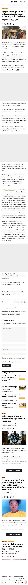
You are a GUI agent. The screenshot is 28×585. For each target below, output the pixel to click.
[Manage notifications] (26, 582)
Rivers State (16, 294)
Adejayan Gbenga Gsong (8, 391)
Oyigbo (3, 294)
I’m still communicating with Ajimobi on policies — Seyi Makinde (9, 396)
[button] (3, 2)
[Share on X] (5, 24)
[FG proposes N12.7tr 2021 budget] (22, 405)
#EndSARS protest (12, 291)
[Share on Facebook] (5, 582)
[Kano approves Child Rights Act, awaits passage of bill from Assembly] (22, 387)
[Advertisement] (14, 87)
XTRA (3, 477)
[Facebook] (25, 308)
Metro (4, 413)
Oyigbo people (9, 294)
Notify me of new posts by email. (11, 362)
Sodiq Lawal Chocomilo (7, 19)
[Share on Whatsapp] (12, 582)
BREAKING (4, 541)
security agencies (9, 190)
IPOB (17, 70)
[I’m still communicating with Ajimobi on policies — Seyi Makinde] (22, 396)
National (4, 8)
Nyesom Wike (20, 291)
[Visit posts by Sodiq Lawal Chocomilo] (3, 308)
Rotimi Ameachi (5, 296)
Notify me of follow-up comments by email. (14, 358)
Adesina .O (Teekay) (7, 382)
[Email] (7, 24)
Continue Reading (14, 470)
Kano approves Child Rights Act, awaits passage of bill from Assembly (9, 387)
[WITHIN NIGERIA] (14, 1)
